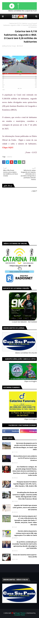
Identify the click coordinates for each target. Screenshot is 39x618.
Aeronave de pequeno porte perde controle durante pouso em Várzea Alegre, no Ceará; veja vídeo (25, 446)
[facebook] (10, 431)
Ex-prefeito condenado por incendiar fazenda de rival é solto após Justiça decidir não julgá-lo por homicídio (24, 545)
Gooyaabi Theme (19, 615)
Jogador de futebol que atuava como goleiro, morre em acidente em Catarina (25, 507)
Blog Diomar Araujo (10, 46)
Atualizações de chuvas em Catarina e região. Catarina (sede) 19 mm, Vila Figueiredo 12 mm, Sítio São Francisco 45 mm (24, 495)
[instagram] (28, 431)
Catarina (24, 23)
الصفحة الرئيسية (32, 23)
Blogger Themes (20, 613)
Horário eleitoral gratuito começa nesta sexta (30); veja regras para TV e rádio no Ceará (25, 533)
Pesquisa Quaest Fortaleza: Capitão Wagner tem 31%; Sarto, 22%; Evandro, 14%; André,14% (25, 484)
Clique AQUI (7, 147)
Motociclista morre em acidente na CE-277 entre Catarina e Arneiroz (25, 458)
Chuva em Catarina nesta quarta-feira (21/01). (25, 556)
